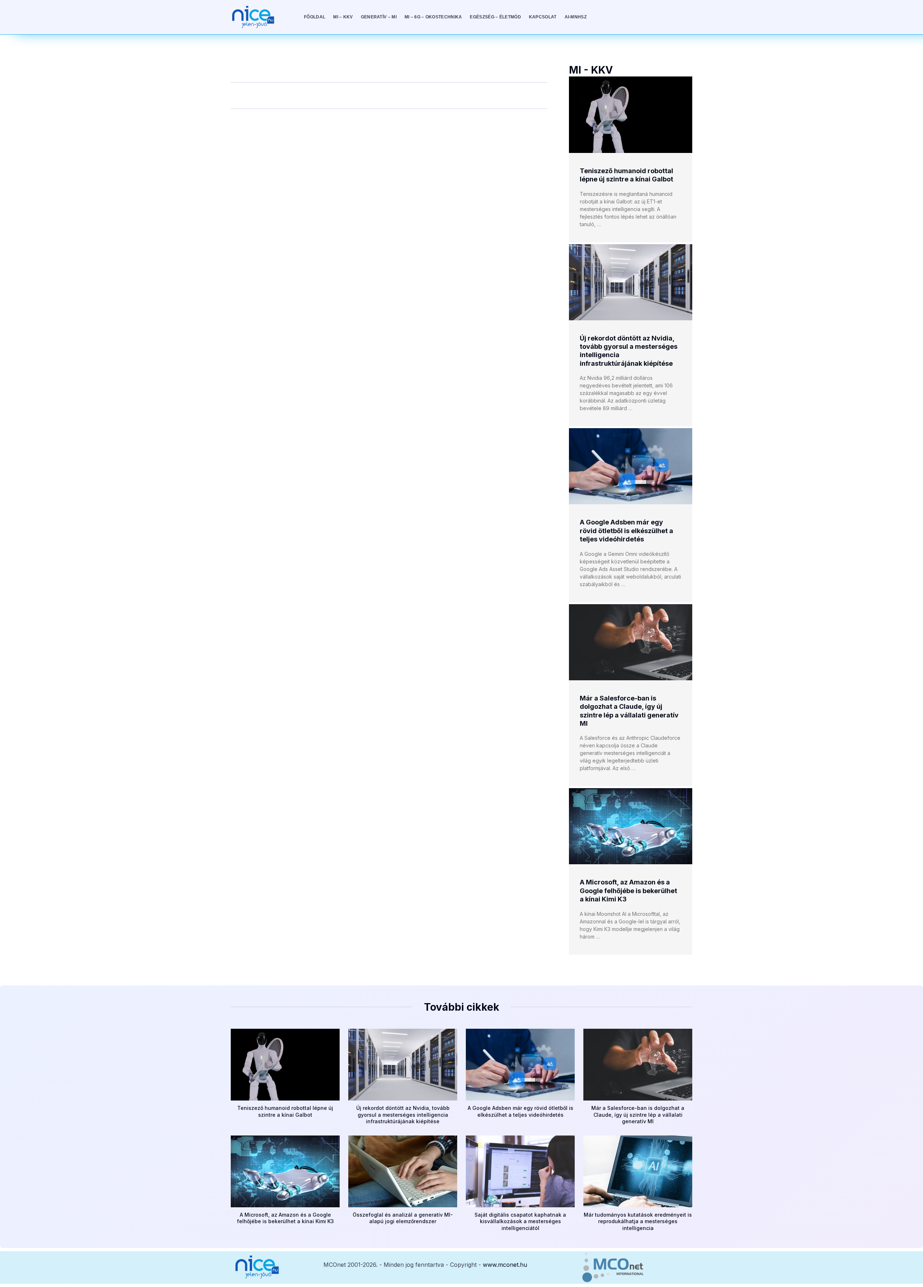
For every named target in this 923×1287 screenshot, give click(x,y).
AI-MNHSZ (576, 16)
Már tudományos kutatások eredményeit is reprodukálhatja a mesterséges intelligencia (638, 1221)
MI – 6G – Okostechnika (433, 16)
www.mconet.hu (505, 1264)
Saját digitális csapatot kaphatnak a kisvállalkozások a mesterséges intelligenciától (520, 1221)
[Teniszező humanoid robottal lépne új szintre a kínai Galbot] (630, 114)
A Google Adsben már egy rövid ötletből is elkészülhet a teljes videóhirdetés (626, 530)
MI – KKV (343, 16)
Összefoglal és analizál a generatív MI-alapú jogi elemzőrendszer (403, 1218)
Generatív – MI (379, 16)
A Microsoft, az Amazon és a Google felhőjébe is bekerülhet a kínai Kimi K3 (628, 890)
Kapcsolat (543, 16)
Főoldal (314, 16)
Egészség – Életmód (495, 16)
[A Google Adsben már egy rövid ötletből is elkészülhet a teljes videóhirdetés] (630, 466)
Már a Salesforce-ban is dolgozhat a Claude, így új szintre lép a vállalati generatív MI (637, 1114)
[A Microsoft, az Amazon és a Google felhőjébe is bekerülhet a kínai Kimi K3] (630, 826)
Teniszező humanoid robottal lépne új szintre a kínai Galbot (285, 1111)
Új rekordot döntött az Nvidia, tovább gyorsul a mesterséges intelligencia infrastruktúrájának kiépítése (403, 1114)
